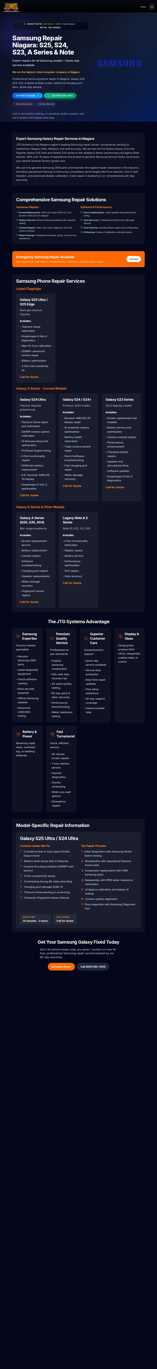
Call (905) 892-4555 (93, 966)
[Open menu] (152, 7)
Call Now (133, 259)
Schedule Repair (61, 966)
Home (143, 7)
